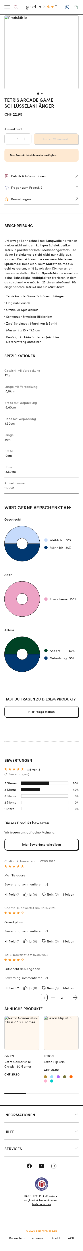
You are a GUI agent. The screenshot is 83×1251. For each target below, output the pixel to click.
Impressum (38, 1238)
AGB (71, 1238)
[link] (41, 52)
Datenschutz (17, 1238)
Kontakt (57, 1238)
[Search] (15, 7)
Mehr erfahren (41, 1204)
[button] (9, 139)
